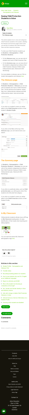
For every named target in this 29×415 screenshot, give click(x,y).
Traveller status (7, 271)
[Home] (5, 3)
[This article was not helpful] (9, 253)
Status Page (14, 392)
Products (14, 353)
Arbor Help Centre (6, 10)
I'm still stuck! (7, 313)
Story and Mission (14, 371)
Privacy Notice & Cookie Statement (14, 387)
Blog (14, 366)
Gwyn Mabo (10, 28)
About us (14, 363)
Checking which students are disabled (13, 302)
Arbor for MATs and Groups (14, 358)
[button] (26, 3)
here (22, 76)
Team (14, 374)
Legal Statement (14, 389)
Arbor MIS (14, 355)
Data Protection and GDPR (14, 384)
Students (15, 10)
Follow (5, 23)
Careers (14, 376)
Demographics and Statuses (11, 12)
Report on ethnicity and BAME (11, 281)
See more (6, 307)
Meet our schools (14, 368)
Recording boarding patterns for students (14, 273)
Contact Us (14, 397)
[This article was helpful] (4, 253)
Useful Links (14, 381)
